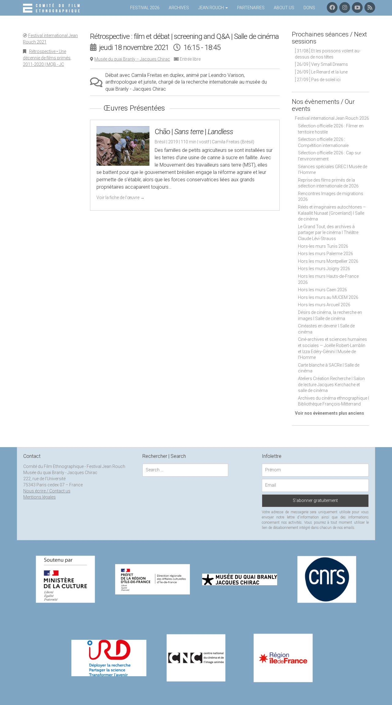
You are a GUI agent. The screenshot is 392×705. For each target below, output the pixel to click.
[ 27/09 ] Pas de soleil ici (318, 79)
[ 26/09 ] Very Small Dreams (321, 64)
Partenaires (251, 7)
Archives (179, 7)
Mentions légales (39, 497)
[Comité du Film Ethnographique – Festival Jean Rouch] (52, 8)
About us (284, 7)
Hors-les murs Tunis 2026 (323, 246)
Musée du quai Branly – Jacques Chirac (132, 59)
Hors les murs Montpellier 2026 (328, 261)
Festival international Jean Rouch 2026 (332, 118)
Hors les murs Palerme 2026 (325, 253)
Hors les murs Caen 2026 (322, 289)
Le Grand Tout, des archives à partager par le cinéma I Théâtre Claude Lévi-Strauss (328, 232)
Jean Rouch (211, 7)
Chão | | (194, 131)
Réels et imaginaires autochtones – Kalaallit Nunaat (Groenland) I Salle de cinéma (332, 213)
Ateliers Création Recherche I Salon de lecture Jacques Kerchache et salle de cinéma (331, 384)
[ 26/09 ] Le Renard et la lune (321, 72)
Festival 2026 (145, 7)
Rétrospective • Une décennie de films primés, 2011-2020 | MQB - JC (47, 58)
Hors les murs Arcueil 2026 (324, 304)
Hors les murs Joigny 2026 (324, 268)
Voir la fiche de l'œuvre (120, 197)
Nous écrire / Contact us (46, 490)
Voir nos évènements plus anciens (329, 413)
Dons (309, 7)
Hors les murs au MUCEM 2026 (328, 297)
